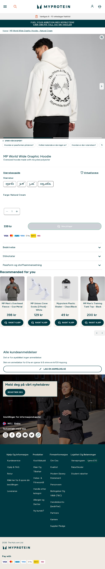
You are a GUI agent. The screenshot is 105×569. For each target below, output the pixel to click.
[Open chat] (38, 435)
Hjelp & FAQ (13, 467)
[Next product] (102, 333)
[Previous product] (97, 333)
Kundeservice (13, 460)
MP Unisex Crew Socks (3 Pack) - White (39, 306)
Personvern (56, 484)
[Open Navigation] (5, 6)
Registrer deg (15, 392)
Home (5, 31)
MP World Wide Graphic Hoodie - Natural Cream (31, 31)
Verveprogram (84, 460)
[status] (12, 211)
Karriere (54, 519)
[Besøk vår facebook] (12, 435)
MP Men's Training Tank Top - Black (92, 305)
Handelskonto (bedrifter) (57, 504)
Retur (10, 473)
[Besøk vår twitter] (31, 435)
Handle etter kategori (39, 491)
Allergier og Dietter (38, 502)
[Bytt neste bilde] (102, 86)
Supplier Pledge (57, 526)
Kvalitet (54, 467)
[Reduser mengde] (7, 211)
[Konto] (92, 6)
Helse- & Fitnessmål (38, 480)
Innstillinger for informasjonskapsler (22, 417)
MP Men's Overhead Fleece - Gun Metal (12, 305)
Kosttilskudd (39, 460)
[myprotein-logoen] (53, 6)
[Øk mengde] (17, 211)
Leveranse (12, 491)
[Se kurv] (99, 6)
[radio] (9, 184)
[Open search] (15, 6)
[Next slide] (104, 307)
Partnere (54, 513)
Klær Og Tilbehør (37, 469)
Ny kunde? (38, 511)
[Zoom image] (102, 37)
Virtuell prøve (91, 173)
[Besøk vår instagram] (5, 435)
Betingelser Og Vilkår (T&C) (57, 493)
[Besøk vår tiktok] (18, 435)
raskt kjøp (14, 322)
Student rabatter (79, 473)
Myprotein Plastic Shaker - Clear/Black (66, 305)
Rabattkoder (77, 467)
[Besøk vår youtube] (25, 435)
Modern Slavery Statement (57, 475)
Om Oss (54, 460)
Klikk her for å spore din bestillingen (18, 482)
